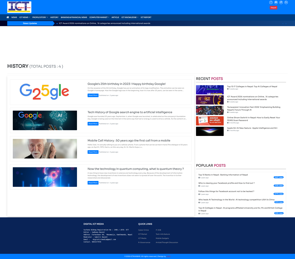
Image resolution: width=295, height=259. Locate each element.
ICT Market (142, 234)
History (54, 17)
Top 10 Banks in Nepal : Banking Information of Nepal (223, 175)
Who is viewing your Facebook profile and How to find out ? (226, 183)
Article (115, 17)
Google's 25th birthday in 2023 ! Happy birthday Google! (127, 84)
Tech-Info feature (163, 234)
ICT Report (146, 17)
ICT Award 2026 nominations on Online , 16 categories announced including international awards (104, 23)
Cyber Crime (143, 230)
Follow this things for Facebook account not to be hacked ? (226, 191)
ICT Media (142, 238)
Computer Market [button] (98, 17)
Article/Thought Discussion (167, 242)
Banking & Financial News (74, 17)
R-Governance (144, 242)
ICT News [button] (24, 17)
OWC (168, 256)
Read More (93, 95)
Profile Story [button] (39, 17)
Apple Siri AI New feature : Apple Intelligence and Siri (252, 128)
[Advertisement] (147, 43)
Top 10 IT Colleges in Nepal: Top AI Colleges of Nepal (252, 86)
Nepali (273, 8)
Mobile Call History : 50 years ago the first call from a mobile (129, 140)
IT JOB (158, 230)
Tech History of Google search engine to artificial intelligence (130, 112)
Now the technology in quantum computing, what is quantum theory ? (136, 169)
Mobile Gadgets (162, 238)
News (14, 17)
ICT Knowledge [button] (129, 17)
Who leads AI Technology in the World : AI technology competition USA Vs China (236, 199)
